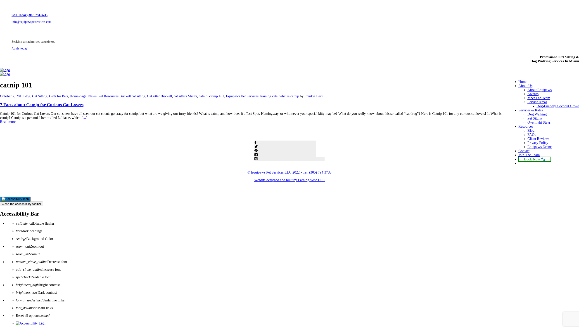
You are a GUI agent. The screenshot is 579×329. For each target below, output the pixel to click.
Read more (8, 122)
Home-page (78, 96)
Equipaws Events (539, 147)
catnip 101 (216, 96)
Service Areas (537, 102)
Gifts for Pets (58, 96)
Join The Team (529, 155)
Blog (530, 130)
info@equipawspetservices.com (32, 22)
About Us (525, 86)
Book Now (532, 159)
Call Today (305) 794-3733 (29, 15)
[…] (84, 118)
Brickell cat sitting (132, 96)
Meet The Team (538, 98)
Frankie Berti (313, 96)
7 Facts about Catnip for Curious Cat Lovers (41, 104)
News (92, 96)
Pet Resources (108, 96)
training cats (269, 96)
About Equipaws (539, 90)
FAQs (531, 134)
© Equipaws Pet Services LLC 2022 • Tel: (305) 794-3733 (289, 172)
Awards (533, 94)
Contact (523, 151)
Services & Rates (530, 110)
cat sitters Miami (185, 96)
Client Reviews (538, 139)
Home (522, 82)
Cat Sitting (39, 96)
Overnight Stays (539, 122)
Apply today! (20, 48)
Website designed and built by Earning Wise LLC (289, 180)
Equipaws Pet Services (242, 96)
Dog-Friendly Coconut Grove (557, 106)
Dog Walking (537, 114)
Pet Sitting (534, 118)
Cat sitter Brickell (159, 96)
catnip (203, 96)
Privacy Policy (537, 143)
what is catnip (289, 96)
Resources (525, 126)
